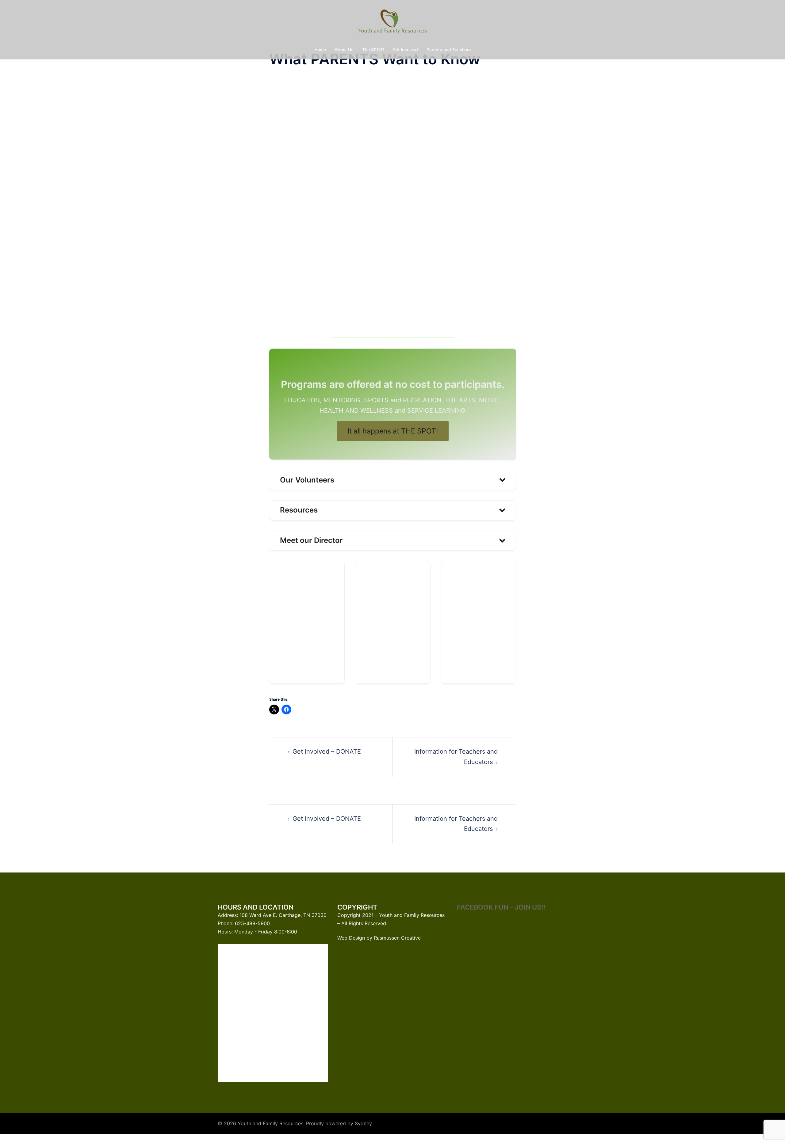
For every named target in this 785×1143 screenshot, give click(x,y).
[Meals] (306, 622)
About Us (344, 49)
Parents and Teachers (449, 49)
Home (320, 49)
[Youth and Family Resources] (392, 23)
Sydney (363, 1123)
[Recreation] (478, 622)
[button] (392, 480)
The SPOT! (373, 49)
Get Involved (405, 49)
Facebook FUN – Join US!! (501, 907)
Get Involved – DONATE (327, 751)
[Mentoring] (392, 622)
